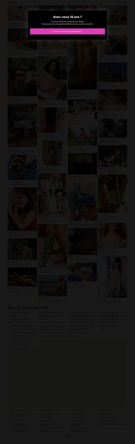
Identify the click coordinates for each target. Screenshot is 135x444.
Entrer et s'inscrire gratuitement (67, 31)
